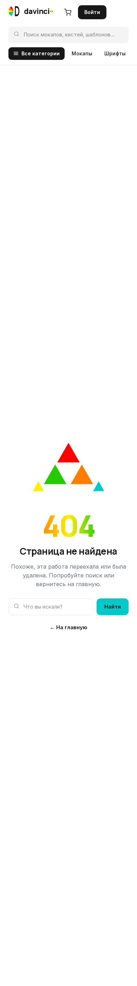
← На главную (68, 627)
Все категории (40, 53)
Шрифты (115, 53)
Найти (112, 606)
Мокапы (82, 53)
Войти (92, 12)
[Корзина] (67, 12)
